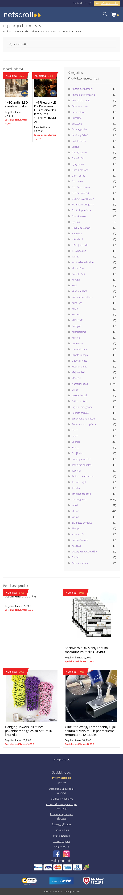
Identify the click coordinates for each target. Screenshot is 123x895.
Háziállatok (77, 239)
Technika (76, 470)
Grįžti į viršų (59, 759)
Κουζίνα (76, 545)
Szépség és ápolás (81, 459)
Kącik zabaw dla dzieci (83, 262)
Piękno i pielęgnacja (82, 406)
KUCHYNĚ (77, 320)
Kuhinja (76, 337)
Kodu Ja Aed (78, 274)
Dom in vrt (77, 181)
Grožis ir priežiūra (81, 210)
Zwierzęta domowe (82, 522)
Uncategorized (79, 499)
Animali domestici (81, 100)
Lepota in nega (80, 354)
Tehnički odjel (79, 482)
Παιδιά (75, 557)
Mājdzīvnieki (78, 372)
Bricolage (77, 117)
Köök (74, 285)
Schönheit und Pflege (83, 418)
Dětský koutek (79, 152)
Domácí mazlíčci (80, 193)
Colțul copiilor (79, 141)
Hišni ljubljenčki (80, 245)
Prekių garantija (61, 835)
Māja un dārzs (79, 366)
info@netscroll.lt (61, 777)
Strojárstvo (77, 453)
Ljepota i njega (79, 360)
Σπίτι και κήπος (80, 563)
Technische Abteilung (83, 476)
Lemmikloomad (80, 349)
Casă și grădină (80, 135)
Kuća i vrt (77, 302)
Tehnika (76, 488)
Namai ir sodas (80, 383)
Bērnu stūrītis (79, 111)
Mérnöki (76, 378)
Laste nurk (77, 343)
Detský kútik (78, 158)
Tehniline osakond (81, 493)
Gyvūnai (76, 221)
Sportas (76, 441)
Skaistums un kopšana (84, 424)
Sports (75, 447)
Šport (75, 430)
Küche (75, 308)
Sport (75, 436)
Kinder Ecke (78, 268)
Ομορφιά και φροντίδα (84, 551)
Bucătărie (77, 123)
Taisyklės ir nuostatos (61, 798)
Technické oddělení (82, 464)
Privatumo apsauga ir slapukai (61, 816)
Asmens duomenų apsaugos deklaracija (61, 806)
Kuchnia (76, 314)
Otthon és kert (79, 401)
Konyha (76, 279)
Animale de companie (83, 94)
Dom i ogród (78, 175)
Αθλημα (76, 528)
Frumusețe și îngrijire (83, 204)
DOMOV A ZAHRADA (83, 198)
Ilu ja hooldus (79, 250)
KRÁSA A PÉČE (79, 291)
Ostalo (75, 389)
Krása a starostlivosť (82, 297)
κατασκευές (78, 534)
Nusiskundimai (61, 829)
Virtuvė (75, 511)
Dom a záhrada (80, 169)
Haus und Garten (81, 227)
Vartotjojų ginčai (61, 841)
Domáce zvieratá (81, 187)
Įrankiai (75, 256)
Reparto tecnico (80, 412)
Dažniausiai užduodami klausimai (61, 790)
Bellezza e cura (80, 106)
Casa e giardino (80, 129)
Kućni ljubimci (79, 331)
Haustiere (77, 233)
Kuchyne (76, 326)
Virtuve (75, 516)
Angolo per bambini (82, 88)
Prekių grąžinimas (61, 824)
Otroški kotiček (79, 395)
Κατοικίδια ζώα (80, 540)
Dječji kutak (78, 164)
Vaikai (75, 505)
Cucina (75, 146)
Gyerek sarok (79, 216)
